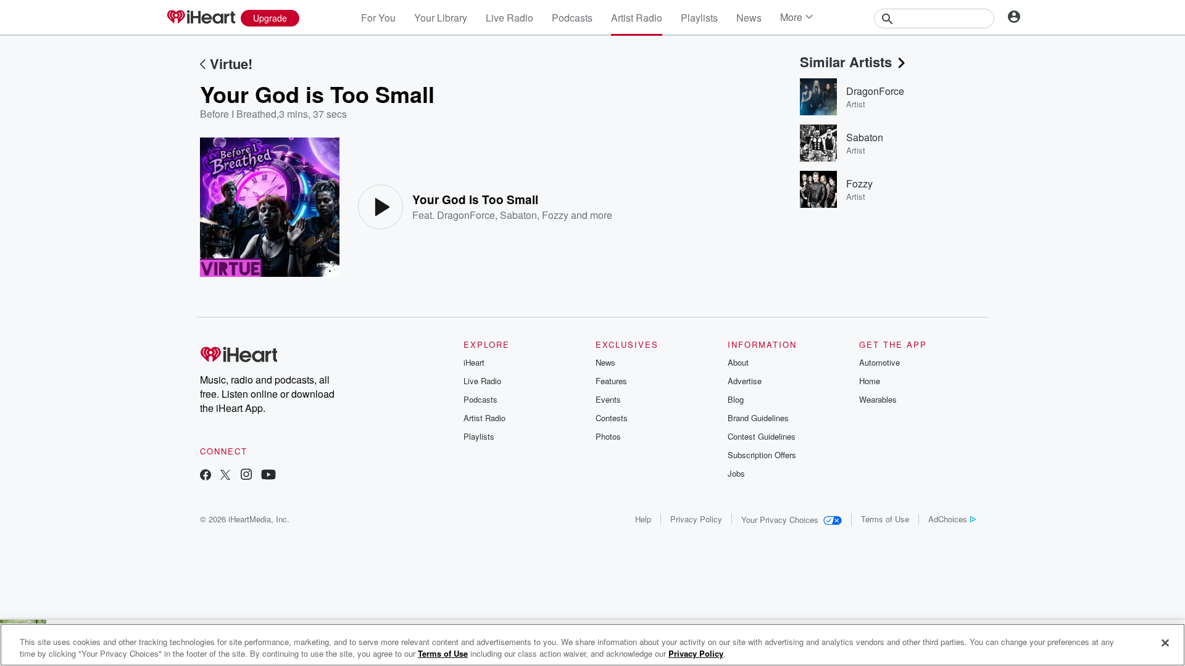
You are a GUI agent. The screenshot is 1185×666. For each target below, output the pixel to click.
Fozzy (555, 215)
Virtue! (231, 63)
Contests (612, 418)
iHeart (474, 362)
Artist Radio (636, 17)
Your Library (440, 17)
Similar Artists (846, 62)
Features (611, 381)
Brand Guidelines (758, 418)
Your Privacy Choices (779, 519)
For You (378, 17)
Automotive (879, 362)
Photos (608, 436)
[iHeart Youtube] (268, 476)
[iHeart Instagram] (246, 476)
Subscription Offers (762, 455)
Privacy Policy (696, 519)
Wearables (878, 399)
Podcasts (572, 17)
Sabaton (518, 215)
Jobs (736, 473)
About (738, 362)
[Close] (1165, 643)
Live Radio (509, 17)
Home (869, 381)
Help (643, 519)
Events (608, 399)
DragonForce (466, 215)
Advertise (745, 381)
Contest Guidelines (762, 436)
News (749, 17)
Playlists (699, 17)
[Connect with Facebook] (205, 476)
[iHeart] (201, 18)
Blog (736, 399)
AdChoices (947, 519)
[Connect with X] (225, 476)
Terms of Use (885, 519)
